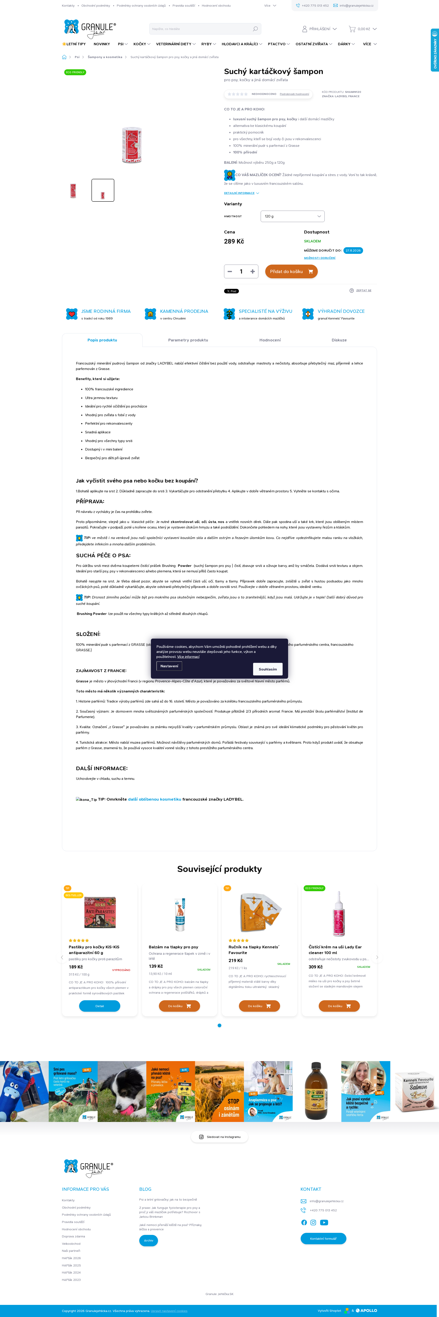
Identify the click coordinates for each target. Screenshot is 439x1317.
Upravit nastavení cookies (169, 1311)
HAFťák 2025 (71, 1265)
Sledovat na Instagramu (224, 1137)
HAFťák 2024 (71, 1272)
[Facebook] (304, 1221)
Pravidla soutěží (184, 5)
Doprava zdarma (73, 1236)
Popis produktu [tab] (102, 340)
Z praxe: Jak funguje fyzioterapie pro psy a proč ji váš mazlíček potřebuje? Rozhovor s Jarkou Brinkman (169, 1212)
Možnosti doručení (320, 258)
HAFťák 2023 (71, 1280)
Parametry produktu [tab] (188, 340)
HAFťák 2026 (71, 1258)
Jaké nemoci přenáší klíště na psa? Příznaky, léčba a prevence (170, 1227)
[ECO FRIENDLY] (339, 913)
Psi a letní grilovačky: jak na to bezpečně (168, 1199)
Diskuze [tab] (339, 340)
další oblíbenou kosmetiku (154, 799)
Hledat (255, 29)
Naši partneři (71, 1251)
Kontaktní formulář (323, 1239)
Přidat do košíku (286, 271)
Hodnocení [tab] (270, 340)
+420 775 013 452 (323, 1210)
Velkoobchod (71, 1244)
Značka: (340, 96)
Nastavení (169, 665)
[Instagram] (313, 1221)
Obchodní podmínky (95, 5)
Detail (100, 1006)
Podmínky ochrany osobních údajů (141, 5)
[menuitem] (75, 44)
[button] (219, 1025)
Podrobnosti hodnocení (294, 94)
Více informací (188, 656)
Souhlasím (268, 669)
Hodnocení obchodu (216, 5)
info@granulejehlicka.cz (327, 1201)
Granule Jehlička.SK (219, 1294)
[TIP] (259, 913)
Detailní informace (239, 193)
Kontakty (68, 5)
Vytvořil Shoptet (329, 1311)
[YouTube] (324, 1221)
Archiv (148, 1240)
